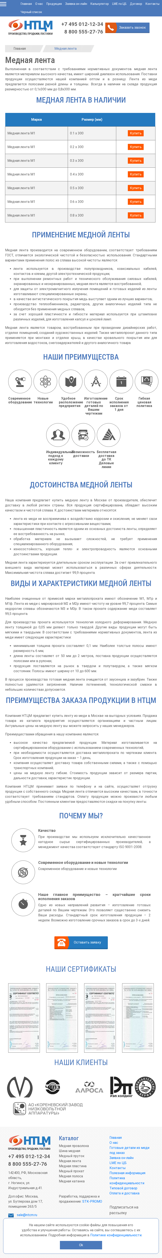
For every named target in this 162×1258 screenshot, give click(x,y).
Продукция (54, 3)
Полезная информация (127, 1173)
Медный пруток (71, 1156)
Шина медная (69, 1151)
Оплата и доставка (124, 1193)
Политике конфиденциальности (116, 1235)
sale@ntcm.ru (27, 1215)
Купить (136, 133)
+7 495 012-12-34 (82, 24)
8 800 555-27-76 (83, 32)
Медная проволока (74, 1146)
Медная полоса (71, 1176)
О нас (39, 3)
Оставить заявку (87, 942)
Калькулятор (99, 3)
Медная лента (70, 1161)
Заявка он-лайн (76, 3)
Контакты (152, 3)
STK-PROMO (92, 1201)
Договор (136, 3)
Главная (26, 3)
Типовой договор (123, 1188)
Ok (81, 1245)
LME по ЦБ (119, 3)
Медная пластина (72, 1166)
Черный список (31, 12)
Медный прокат (71, 1171)
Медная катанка (72, 1181)
